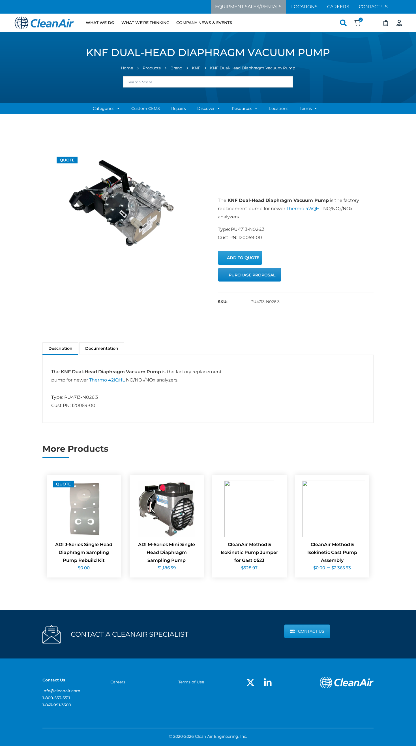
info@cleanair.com (61, 690)
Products (152, 68)
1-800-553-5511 (56, 697)
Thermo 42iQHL (303, 208)
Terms (306, 108)
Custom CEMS (145, 108)
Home (127, 68)
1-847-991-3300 (56, 704)
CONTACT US (311, 631)
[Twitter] (250, 682)
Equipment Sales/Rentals (248, 6)
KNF (196, 68)
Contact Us (373, 6)
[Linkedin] (267, 682)
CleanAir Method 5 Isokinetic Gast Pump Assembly (332, 552)
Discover (206, 108)
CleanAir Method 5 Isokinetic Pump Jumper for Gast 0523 (249, 552)
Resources (242, 108)
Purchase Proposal (252, 275)
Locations (304, 6)
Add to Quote (243, 257)
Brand (176, 68)
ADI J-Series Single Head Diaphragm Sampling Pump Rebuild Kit (83, 552)
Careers (338, 6)
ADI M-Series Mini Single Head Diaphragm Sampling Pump (166, 552)
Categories (103, 108)
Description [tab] (60, 348)
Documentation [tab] (101, 348)
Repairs (178, 108)
